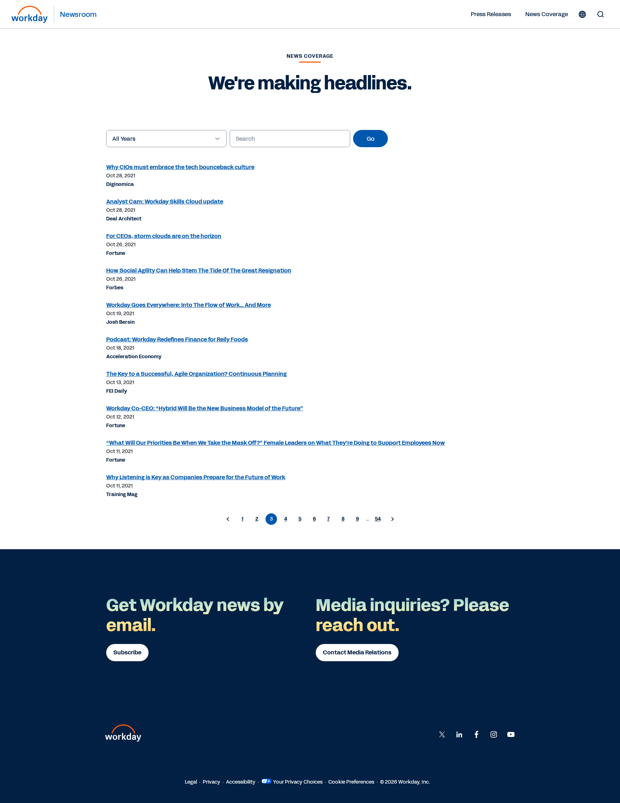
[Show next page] (392, 519)
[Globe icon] (582, 14)
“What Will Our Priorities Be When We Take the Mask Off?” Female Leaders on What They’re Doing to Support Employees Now (275, 443)
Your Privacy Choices (298, 782)
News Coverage (546, 14)
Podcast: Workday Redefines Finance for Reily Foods (177, 339)
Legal (191, 782)
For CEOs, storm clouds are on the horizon (163, 236)
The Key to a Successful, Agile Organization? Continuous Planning (196, 374)
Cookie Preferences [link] (351, 782)
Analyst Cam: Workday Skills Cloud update (164, 201)
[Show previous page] (228, 519)
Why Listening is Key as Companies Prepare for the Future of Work (195, 477)
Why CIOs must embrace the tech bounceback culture (180, 167)
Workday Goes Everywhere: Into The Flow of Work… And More (188, 305)
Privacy (211, 782)
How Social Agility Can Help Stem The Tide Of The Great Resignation (198, 270)
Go (371, 139)
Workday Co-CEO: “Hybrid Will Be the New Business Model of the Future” (204, 408)
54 (378, 518)
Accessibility (240, 782)
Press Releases (491, 14)
